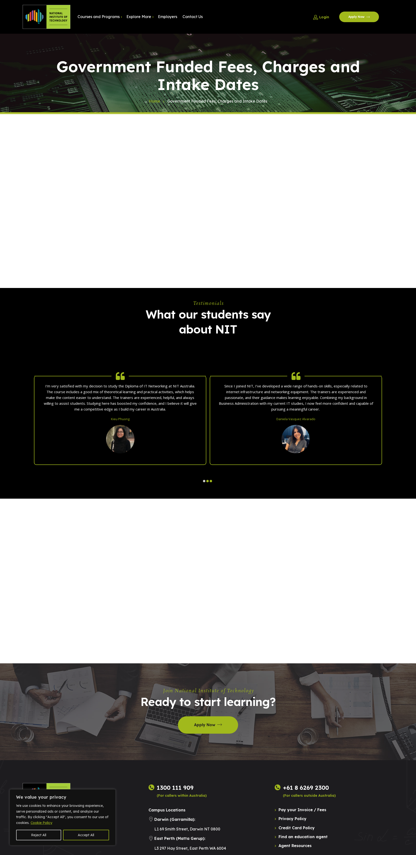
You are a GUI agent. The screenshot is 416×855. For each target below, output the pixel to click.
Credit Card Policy (297, 827)
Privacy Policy (292, 818)
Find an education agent (303, 836)
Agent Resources (295, 845)
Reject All (38, 835)
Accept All (86, 835)
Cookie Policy (41, 823)
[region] (63, 817)
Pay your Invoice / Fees (302, 809)
